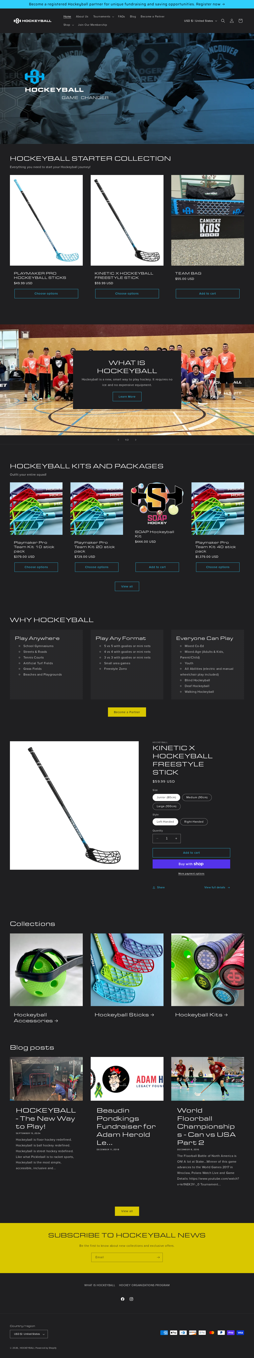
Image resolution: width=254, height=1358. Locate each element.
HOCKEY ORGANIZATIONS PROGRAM (144, 1285)
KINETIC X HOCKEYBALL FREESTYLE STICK (124, 275)
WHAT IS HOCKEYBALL (99, 1285)
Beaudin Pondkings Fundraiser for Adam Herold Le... (126, 1126)
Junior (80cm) (166, 797)
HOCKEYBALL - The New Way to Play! (46, 1118)
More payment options (191, 873)
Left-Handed (165, 822)
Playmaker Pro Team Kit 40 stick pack (215, 546)
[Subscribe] (158, 1257)
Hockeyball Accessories (33, 1017)
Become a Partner (127, 712)
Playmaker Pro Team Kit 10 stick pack (34, 546)
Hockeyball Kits (199, 1014)
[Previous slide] (118, 439)
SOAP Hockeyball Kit (154, 533)
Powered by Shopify (46, 1348)
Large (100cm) (166, 806)
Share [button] (161, 887)
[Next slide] (135, 439)
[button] (103, 16)
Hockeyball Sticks (122, 1014)
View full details (214, 887)
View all (127, 586)
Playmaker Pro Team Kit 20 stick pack (94, 546)
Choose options (46, 293)
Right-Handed (194, 822)
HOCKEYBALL (27, 1348)
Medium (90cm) (197, 797)
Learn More (127, 396)
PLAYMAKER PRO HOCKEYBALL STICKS (40, 275)
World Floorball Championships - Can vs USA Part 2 (206, 1126)
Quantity (158, 830)
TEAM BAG (188, 273)
